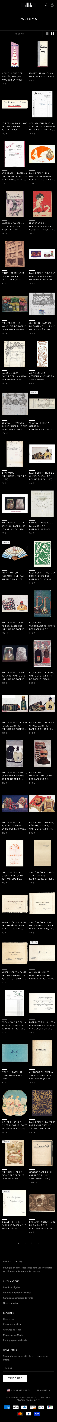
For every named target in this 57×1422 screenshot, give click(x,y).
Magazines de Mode (13, 1335)
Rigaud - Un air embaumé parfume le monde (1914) (14, 1225)
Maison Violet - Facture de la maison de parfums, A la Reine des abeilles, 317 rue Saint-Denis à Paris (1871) (15, 376)
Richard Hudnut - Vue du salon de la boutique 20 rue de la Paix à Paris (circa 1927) (42, 1225)
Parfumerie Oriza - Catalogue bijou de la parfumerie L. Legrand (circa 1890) (14, 1175)
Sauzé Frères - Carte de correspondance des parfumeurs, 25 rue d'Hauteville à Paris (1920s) (41, 926)
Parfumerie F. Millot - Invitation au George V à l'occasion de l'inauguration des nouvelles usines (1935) (42, 1025)
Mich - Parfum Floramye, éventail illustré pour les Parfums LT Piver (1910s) (13, 576)
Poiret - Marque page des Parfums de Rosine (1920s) (14, 126)
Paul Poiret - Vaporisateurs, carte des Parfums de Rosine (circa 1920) (42, 626)
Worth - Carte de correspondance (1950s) (12, 1075)
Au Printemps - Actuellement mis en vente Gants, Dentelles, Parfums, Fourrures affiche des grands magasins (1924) (41, 376)
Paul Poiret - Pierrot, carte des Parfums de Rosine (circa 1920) (14, 776)
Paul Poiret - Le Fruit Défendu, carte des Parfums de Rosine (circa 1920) (14, 676)
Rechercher (8, 1319)
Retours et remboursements (17, 1292)
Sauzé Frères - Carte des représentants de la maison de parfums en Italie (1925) (14, 926)
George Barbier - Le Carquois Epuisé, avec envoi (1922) (41, 1175)
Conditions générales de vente (18, 1297)
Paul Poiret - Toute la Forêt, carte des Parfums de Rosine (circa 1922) (42, 576)
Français (42, 1390)
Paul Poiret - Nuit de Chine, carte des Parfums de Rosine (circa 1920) (41, 726)
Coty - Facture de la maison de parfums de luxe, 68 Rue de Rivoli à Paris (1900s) (14, 1025)
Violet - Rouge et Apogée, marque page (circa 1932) (12, 76)
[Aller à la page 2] (38, 1243)
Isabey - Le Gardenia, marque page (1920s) (41, 75)
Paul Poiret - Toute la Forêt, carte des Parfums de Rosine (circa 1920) (15, 726)
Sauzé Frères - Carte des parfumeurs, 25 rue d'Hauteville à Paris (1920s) (14, 975)
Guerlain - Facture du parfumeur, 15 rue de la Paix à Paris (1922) (42, 326)
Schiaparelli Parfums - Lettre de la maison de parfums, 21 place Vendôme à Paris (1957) (42, 126)
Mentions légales (11, 1287)
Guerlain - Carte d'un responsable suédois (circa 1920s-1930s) (42, 975)
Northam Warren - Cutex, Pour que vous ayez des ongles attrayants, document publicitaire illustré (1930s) (14, 226)
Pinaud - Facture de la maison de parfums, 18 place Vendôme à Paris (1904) (41, 526)
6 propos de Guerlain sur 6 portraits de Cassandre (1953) (42, 1075)
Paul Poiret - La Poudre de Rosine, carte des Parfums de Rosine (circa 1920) (13, 826)
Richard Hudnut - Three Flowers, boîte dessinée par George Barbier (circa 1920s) (14, 1125)
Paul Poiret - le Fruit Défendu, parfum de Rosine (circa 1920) (14, 526)
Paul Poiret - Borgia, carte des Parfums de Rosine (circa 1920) (41, 676)
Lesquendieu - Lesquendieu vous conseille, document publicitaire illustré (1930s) (42, 226)
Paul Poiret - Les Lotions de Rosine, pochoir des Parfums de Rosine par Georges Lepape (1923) (42, 176)
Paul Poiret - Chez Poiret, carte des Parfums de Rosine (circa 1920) (13, 626)
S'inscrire (15, 1378)
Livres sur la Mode (12, 1324)
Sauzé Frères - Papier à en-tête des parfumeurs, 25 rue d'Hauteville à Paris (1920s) (42, 876)
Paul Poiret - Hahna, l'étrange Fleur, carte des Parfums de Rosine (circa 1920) (41, 826)
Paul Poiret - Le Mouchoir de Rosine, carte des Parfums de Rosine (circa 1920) (14, 326)
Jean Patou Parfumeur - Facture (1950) (14, 476)
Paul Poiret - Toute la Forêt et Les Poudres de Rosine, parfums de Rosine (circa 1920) (42, 276)
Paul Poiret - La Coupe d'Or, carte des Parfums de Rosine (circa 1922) (13, 876)
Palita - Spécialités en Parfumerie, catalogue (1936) (13, 276)
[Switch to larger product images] (47, 34)
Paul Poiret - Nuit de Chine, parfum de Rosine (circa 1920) (41, 476)
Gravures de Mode (12, 1329)
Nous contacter (10, 1303)
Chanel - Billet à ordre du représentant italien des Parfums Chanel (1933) (41, 426)
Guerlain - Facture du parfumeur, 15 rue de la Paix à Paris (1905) (14, 426)
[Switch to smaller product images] (52, 34)
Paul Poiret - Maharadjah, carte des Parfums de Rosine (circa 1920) (40, 776)
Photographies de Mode (15, 1340)
